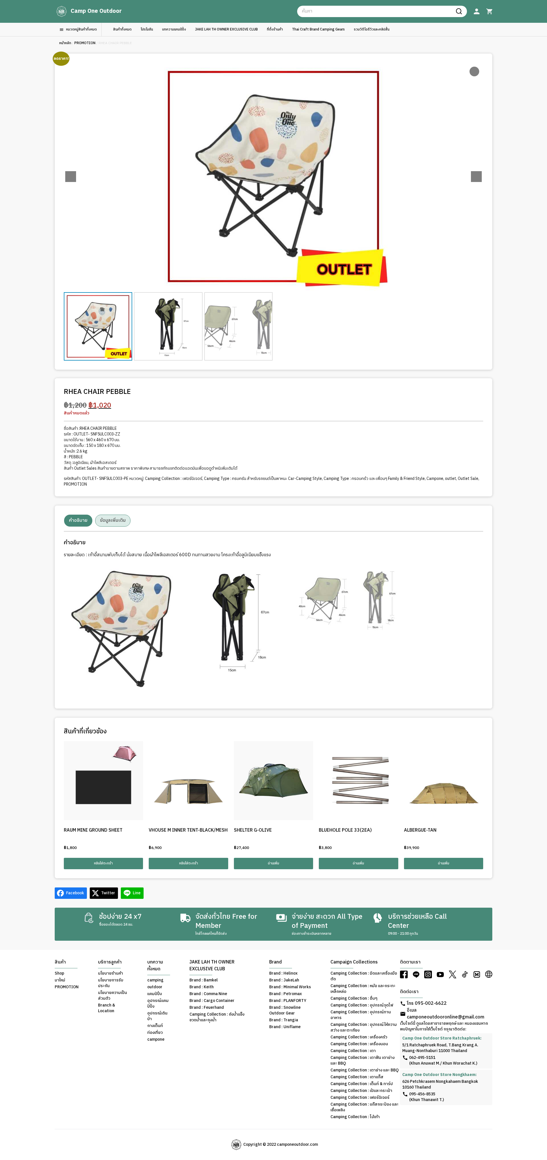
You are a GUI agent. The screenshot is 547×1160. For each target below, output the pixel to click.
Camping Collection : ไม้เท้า (355, 1117)
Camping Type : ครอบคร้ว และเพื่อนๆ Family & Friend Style (374, 478)
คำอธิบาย (78, 520)
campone (155, 1039)
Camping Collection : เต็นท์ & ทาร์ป (361, 1084)
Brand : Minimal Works (290, 987)
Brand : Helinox (283, 973)
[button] (476, 176)
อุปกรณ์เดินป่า (157, 1016)
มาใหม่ (60, 980)
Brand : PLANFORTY (287, 1001)
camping (155, 980)
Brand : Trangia (283, 1020)
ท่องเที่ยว (155, 1033)
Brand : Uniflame (285, 1027)
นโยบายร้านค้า (110, 973)
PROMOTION (84, 43)
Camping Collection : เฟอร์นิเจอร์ (173, 478)
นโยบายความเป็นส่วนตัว (112, 995)
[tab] (78, 521)
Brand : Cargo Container (211, 1001)
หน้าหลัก (65, 43)
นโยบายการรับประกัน (110, 983)
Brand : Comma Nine (208, 994)
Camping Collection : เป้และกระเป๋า (361, 1091)
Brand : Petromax (285, 994)
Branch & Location (106, 1008)
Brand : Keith (201, 987)
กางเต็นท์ (155, 1026)
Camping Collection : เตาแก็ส (356, 1077)
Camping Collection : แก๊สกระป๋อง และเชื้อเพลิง (364, 1107)
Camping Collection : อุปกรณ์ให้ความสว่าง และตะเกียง (363, 1027)
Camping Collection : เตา (353, 1051)
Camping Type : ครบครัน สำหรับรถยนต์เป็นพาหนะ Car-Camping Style (263, 478)
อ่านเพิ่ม (273, 863)
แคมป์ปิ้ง (154, 994)
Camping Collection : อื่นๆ (353, 998)
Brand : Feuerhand (206, 1007)
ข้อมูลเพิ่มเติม (113, 520)
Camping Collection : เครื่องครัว (358, 1037)
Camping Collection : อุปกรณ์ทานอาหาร (360, 1015)
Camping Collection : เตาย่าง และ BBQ (364, 1070)
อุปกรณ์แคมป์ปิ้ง (158, 1003)
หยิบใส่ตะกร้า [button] (103, 863)
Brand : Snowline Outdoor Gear (285, 1010)
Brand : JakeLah (284, 980)
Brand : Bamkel (203, 980)
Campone (434, 478)
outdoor (154, 987)
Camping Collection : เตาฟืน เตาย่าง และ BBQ (362, 1060)
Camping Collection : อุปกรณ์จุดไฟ (361, 1005)
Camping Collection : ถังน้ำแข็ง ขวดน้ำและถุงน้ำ (216, 1017)
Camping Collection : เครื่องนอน (359, 1044)
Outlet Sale (468, 478)
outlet (450, 478)
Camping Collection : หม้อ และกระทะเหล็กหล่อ (362, 989)
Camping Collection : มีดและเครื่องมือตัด (363, 976)
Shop (59, 973)
